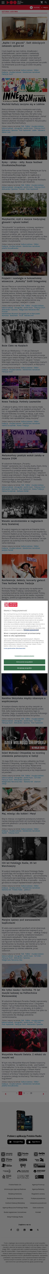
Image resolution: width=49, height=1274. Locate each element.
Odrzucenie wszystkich (24, 662)
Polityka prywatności (31, 630)
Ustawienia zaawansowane (24, 656)
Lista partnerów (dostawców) (14, 648)
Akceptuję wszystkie (24, 668)
